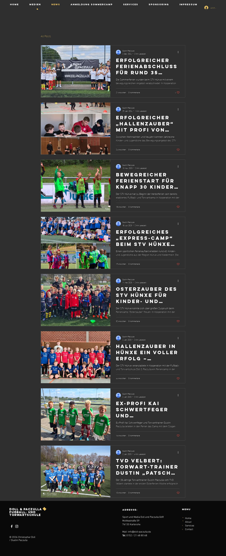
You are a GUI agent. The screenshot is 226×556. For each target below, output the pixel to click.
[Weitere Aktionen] (179, 52)
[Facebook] (12, 526)
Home (188, 518)
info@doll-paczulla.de (139, 531)
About (188, 522)
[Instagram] (17, 526)
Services (189, 525)
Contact (189, 529)
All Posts (46, 36)
